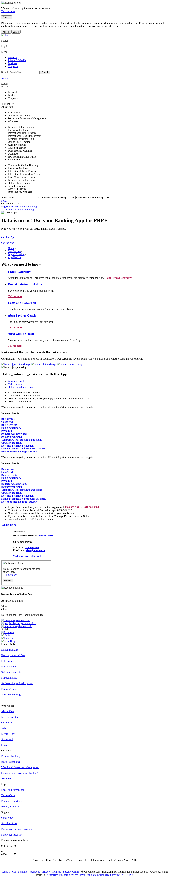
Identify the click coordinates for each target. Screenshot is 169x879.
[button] (19, 271)
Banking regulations (11, 801)
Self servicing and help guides (17, 683)
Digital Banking (16, 254)
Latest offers (7, 661)
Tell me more (8, 11)
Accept (6, 32)
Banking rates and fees (13, 655)
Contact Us (7, 817)
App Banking (15, 257)
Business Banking (10, 761)
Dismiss (6, 17)
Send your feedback (11, 834)
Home (11, 248)
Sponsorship (7, 739)
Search (45, 72)
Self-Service (14, 251)
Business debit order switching (17, 829)
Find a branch (8, 666)
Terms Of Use (8, 871)
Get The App (8, 237)
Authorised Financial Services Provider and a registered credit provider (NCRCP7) (90, 874)
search (4, 78)
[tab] (88, 381)
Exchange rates (9, 689)
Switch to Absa (9, 823)
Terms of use (8, 795)
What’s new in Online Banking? (18, 209)
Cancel (16, 32)
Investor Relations (10, 717)
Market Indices (9, 677)
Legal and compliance (12, 789)
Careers (5, 745)
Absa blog (6, 778)
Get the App (7, 242)
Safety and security (11, 672)
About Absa (7, 711)
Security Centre (71, 871)
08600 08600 (32, 547)
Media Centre (8, 733)
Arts (3, 728)
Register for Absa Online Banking (19, 206)
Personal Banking (10, 756)
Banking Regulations (29, 871)
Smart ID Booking (11, 694)
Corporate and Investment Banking (19, 773)
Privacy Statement (10, 806)
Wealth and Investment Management (20, 767)
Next (3, 200)
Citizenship (7, 722)
